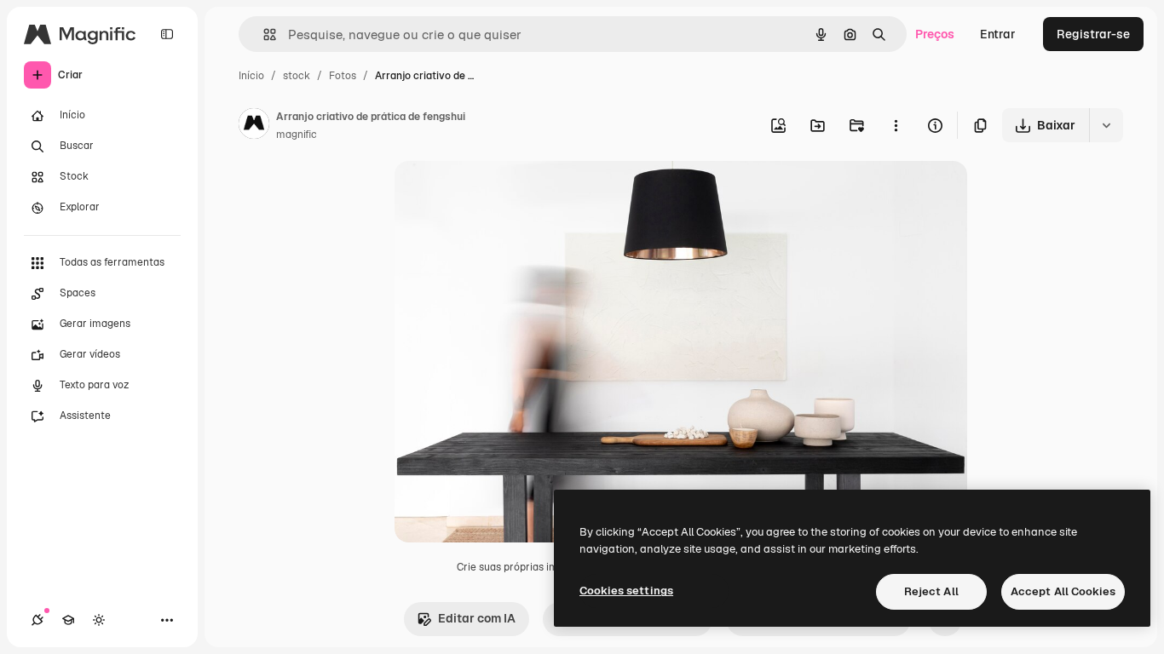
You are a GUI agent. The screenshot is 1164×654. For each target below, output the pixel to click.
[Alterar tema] (98, 620)
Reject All (931, 591)
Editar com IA (477, 618)
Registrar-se (1093, 34)
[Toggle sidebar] (167, 34)
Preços (934, 34)
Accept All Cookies (1063, 591)
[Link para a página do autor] (254, 126)
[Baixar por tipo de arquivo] (1106, 125)
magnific (296, 134)
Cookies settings (626, 590)
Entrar (998, 34)
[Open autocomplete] (262, 34)
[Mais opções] (896, 125)
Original (503, 194)
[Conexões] (37, 620)
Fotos (342, 76)
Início (251, 76)
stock (296, 76)
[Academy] (68, 620)
